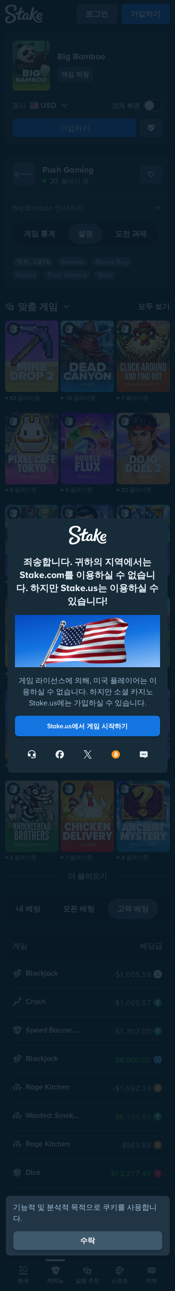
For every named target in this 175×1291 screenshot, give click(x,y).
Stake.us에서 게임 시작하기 (87, 726)
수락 (87, 1240)
